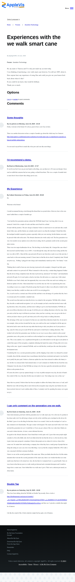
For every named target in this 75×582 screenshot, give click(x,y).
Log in (9, 99)
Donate (9, 535)
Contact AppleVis (12, 554)
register (15, 99)
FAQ (8, 550)
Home (9, 25)
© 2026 (63, 561)
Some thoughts (15, 117)
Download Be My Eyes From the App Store (14, 543)
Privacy (36, 564)
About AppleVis (12, 530)
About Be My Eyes (13, 538)
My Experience (14, 189)
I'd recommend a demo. (19, 160)
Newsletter (10, 547)
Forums (17, 25)
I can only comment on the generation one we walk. (34, 405)
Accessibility (22, 564)
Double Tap (13, 484)
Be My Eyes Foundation (15, 533)
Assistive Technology (31, 25)
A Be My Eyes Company (48, 564)
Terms (30, 564)
